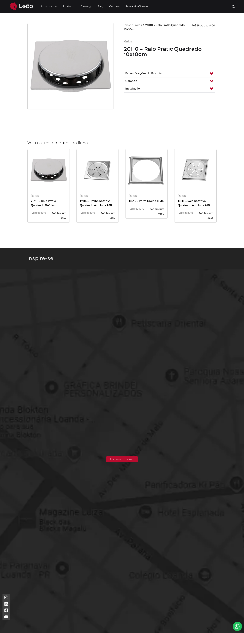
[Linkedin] (6, 604)
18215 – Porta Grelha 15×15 (146, 201)
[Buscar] (233, 6)
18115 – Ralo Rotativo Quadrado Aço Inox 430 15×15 (194, 203)
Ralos (138, 25)
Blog (101, 6)
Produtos (69, 6)
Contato (114, 6)
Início (127, 25)
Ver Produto (39, 213)
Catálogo (86, 6)
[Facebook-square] (6, 610)
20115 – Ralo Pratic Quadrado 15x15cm (43, 203)
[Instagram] (6, 597)
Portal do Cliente (137, 6)
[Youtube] (6, 617)
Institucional (49, 6)
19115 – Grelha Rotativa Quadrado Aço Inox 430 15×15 (96, 203)
